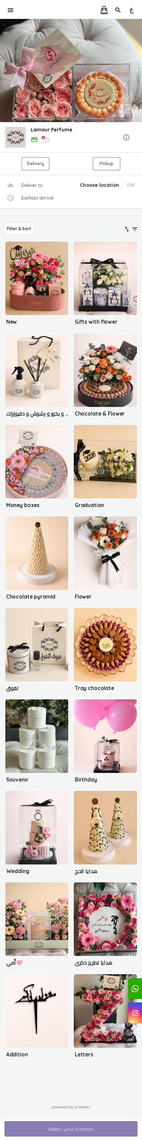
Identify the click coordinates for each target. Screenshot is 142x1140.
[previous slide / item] (5, 70)
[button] (71, 137)
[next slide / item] (137, 70)
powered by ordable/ (71, 1106)
